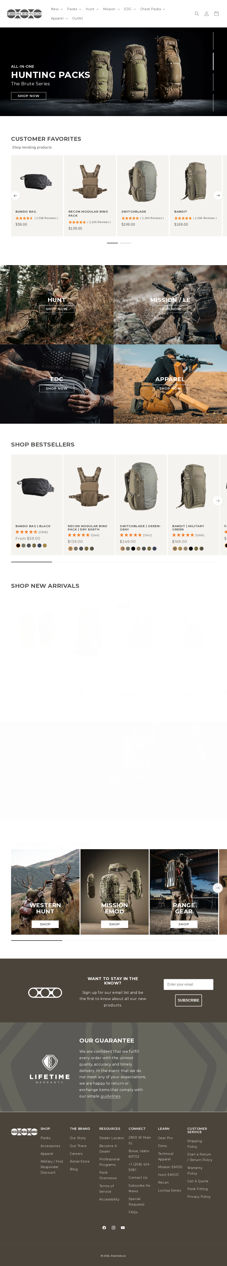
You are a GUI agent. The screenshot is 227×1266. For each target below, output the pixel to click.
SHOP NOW (28, 95)
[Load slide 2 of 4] (213, 61)
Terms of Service (106, 1189)
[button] (56, 9)
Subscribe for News (140, 1188)
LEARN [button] (164, 1128)
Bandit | (188, 527)
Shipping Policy (194, 1144)
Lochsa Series (169, 1190)
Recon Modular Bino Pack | (88, 527)
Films (162, 1146)
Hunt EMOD (168, 1175)
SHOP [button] (45, 1128)
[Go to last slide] (15, 195)
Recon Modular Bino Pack (88, 213)
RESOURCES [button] (109, 1128)
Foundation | (84, 673)
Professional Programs (109, 1162)
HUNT (57, 300)
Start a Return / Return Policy (199, 1157)
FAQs (133, 1212)
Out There (78, 1146)
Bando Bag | (33, 526)
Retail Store (80, 1161)
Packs (46, 1138)
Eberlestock (118, 1255)
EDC (56, 379)
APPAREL (170, 379)
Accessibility (109, 1199)
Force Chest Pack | (190, 673)
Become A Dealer (108, 1148)
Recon (163, 1182)
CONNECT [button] (137, 1128)
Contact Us (138, 1178)
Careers (76, 1154)
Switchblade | (140, 527)
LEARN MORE (113, 785)
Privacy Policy (199, 1197)
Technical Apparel (165, 1156)
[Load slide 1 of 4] (213, 41)
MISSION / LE (170, 300)
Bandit (180, 211)
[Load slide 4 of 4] (213, 103)
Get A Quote (198, 1181)
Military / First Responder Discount (52, 1167)
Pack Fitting (197, 1189)
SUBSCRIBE (188, 1000)
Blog (74, 1169)
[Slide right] (218, 501)
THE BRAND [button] (80, 1128)
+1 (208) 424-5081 (140, 1167)
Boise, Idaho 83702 (139, 1154)
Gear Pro (165, 1138)
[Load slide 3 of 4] (213, 82)
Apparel (47, 1154)
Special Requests (137, 1201)
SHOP (45, 924)
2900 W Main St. (140, 1140)
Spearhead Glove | (33, 673)
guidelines (110, 1096)
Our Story (78, 1138)
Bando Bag (26, 211)
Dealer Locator (111, 1138)
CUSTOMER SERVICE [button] (197, 1130)
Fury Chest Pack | (140, 673)
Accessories (50, 1146)
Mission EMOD (170, 1167)
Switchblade (134, 211)
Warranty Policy (194, 1170)
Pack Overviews (108, 1175)
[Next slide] (218, 195)
